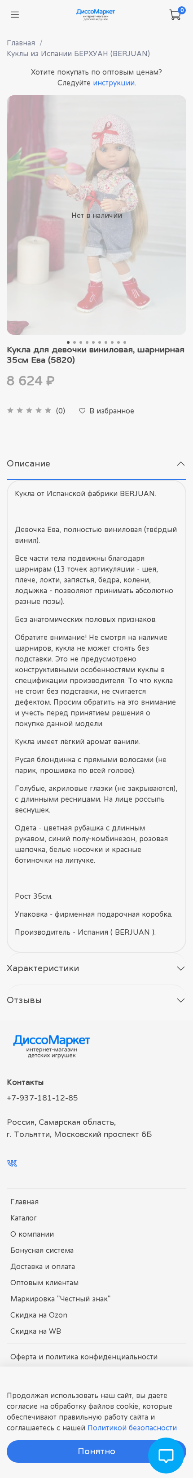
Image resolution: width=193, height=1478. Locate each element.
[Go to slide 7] (106, 342)
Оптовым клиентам (44, 1282)
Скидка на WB (35, 1331)
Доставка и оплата (42, 1266)
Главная (21, 43)
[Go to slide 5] (93, 342)
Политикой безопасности (132, 1428)
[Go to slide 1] (68, 342)
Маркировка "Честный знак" (60, 1299)
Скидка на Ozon (38, 1315)
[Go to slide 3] (80, 342)
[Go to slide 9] (118, 342)
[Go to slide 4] (87, 342)
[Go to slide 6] (99, 342)
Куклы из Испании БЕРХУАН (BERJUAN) (78, 53)
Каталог (23, 1218)
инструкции (114, 83)
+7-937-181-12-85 (42, 1097)
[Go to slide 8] (112, 342)
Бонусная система (42, 1250)
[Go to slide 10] (124, 342)
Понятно (96, 1451)
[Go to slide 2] (74, 342)
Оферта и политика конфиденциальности (84, 1357)
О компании (32, 1234)
